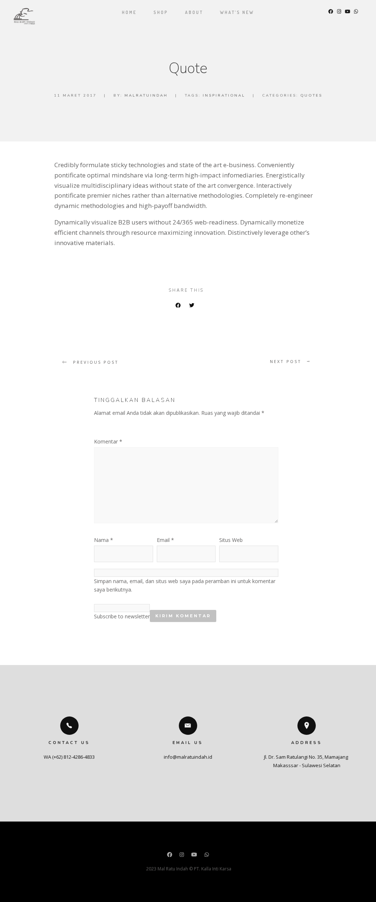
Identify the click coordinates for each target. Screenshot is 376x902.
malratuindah (146, 95)
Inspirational (224, 95)
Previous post (96, 362)
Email (165, 539)
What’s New (237, 12)
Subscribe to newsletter (122, 616)
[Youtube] (194, 855)
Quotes (311, 95)
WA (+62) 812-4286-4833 (69, 757)
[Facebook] (169, 855)
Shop (160, 12)
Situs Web (231, 539)
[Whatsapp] (207, 855)
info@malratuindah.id (188, 757)
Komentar (108, 441)
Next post (285, 361)
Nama (103, 539)
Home (129, 12)
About (194, 12)
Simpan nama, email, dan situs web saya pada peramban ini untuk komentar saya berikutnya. (184, 585)
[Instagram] (182, 855)
